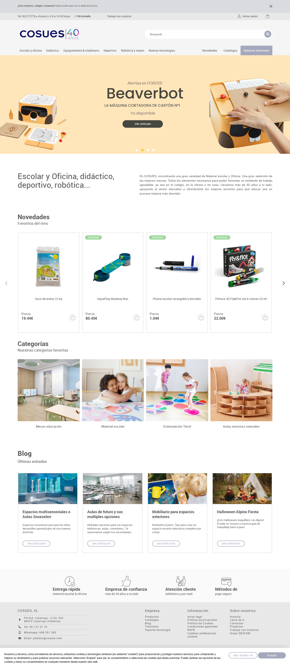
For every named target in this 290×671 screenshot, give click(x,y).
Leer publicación (36, 543)
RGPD (191, 629)
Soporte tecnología (157, 629)
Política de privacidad (202, 620)
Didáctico (52, 50)
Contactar (236, 623)
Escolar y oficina (31, 50)
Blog (148, 623)
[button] (136, 150)
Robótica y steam (132, 50)
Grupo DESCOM (240, 633)
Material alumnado (256, 50)
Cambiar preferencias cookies (201, 635)
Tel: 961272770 (26, 16)
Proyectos (236, 626)
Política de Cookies (200, 623)
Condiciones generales (202, 626)
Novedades (209, 50)
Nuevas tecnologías (162, 50)
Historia (235, 616)
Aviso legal (194, 616)
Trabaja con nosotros (119, 16)
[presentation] (6, 283)
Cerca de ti (237, 620)
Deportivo (110, 50)
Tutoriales (152, 626)
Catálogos (230, 50)
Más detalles (241, 655)
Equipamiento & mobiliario (81, 50)
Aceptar (272, 655)
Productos (152, 616)
